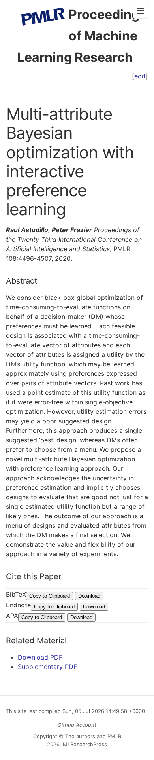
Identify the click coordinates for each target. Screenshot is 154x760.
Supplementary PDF (47, 667)
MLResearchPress (84, 744)
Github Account (77, 725)
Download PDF (40, 657)
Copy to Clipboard (49, 596)
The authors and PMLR (93, 736)
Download (89, 596)
